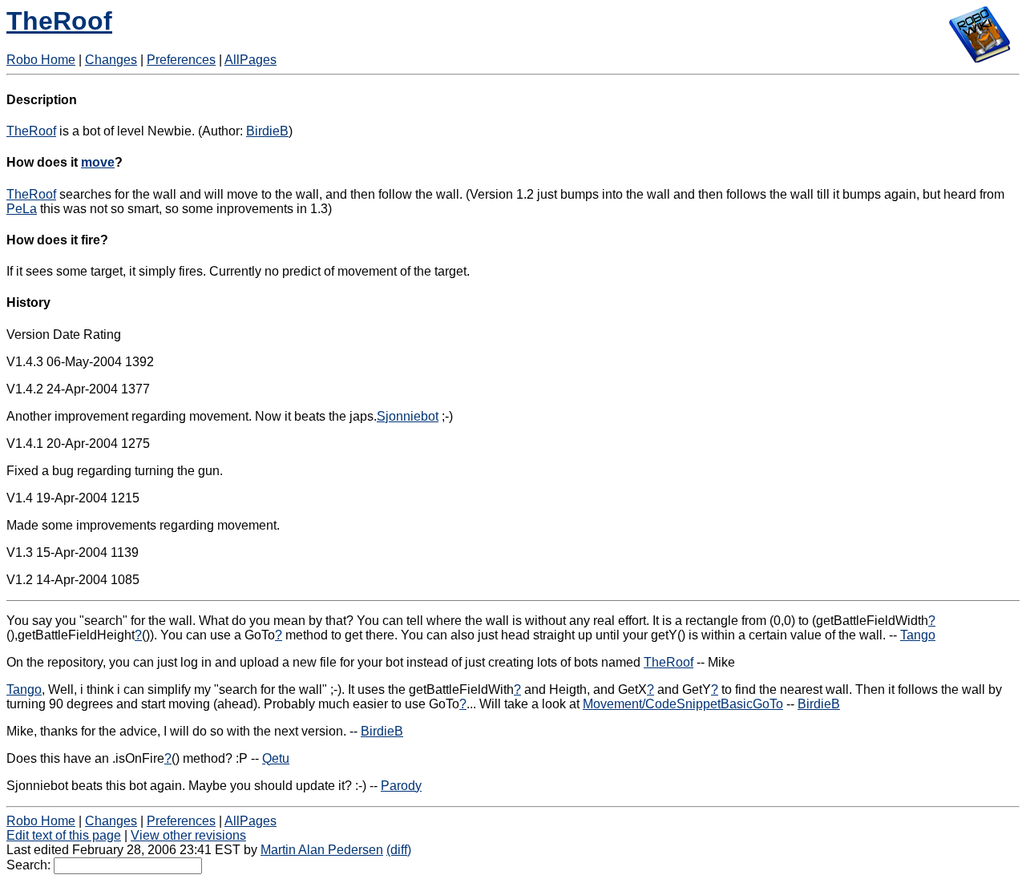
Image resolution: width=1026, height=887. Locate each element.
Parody (401, 785)
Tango (917, 635)
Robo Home (40, 60)
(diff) (398, 850)
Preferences (181, 60)
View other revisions (188, 835)
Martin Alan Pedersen (322, 850)
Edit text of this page (63, 835)
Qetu (275, 758)
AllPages (250, 60)
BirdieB (267, 131)
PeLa (21, 209)
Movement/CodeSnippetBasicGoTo (683, 704)
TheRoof (59, 20)
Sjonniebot (407, 416)
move (98, 162)
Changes (111, 60)
